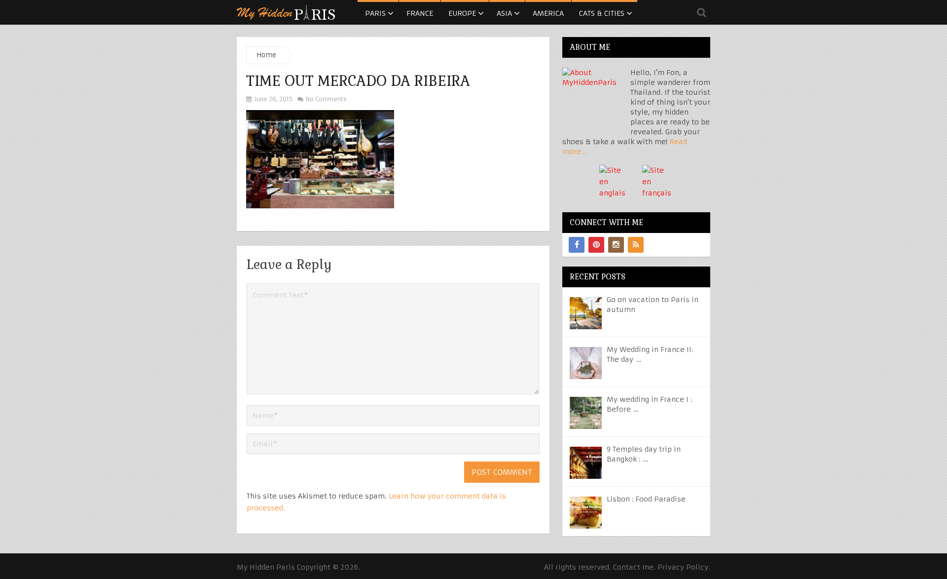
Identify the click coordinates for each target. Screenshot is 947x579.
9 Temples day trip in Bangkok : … (644, 454)
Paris (375, 13)
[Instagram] (616, 245)
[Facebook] (576, 245)
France (419, 13)
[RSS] (636, 245)
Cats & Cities (601, 13)
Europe (462, 13)
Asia (504, 13)
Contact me (633, 567)
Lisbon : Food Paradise (646, 499)
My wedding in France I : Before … (649, 404)
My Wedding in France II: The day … (650, 354)
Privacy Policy (682, 567)
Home (266, 55)
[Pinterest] (596, 245)
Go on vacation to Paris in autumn (652, 304)
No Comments (325, 99)
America (548, 13)
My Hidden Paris (266, 567)
